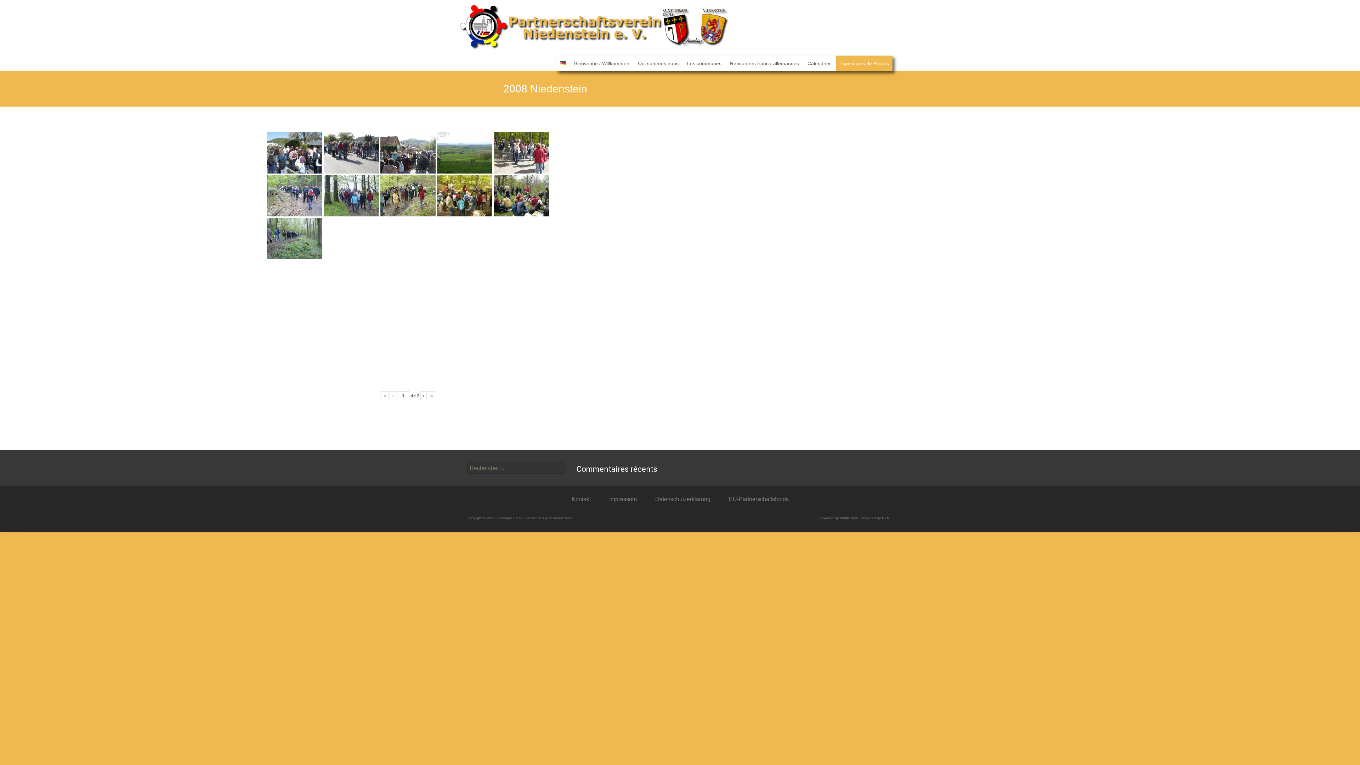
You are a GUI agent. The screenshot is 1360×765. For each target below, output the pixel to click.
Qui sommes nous (658, 63)
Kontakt (581, 499)
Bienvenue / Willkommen (601, 63)
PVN (885, 518)
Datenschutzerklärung (682, 499)
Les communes (704, 63)
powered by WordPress (839, 518)
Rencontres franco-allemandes (764, 63)
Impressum (623, 499)
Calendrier (819, 63)
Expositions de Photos (864, 63)
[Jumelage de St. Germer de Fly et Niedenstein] (594, 28)
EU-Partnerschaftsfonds (759, 499)
